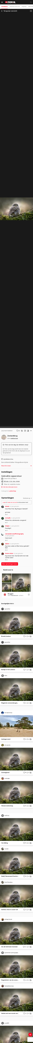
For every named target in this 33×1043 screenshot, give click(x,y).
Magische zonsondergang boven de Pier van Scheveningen (10, 703)
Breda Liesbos (6, 636)
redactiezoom (14, 595)
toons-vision (9, 553)
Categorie (8, 491)
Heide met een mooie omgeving (10, 1013)
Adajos (7, 526)
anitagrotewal (8, 919)
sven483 (7, 518)
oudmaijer (7, 778)
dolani (7, 506)
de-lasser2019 (8, 712)
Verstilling (4, 843)
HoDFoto (5, 815)
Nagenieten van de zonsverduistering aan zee (10, 980)
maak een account (12, 502)
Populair (24, 6)
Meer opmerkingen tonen (9, 564)
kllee (4, 675)
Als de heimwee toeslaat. (9, 947)
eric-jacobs (7, 745)
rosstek (6, 849)
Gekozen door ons (15, 6)
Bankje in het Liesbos (8, 669)
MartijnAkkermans (9, 986)
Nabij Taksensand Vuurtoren (10, 876)
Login (4, 502)
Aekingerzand (5, 739)
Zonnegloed (5, 772)
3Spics (7, 543)
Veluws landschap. (7, 806)
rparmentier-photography (10, 953)
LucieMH (5, 1023)
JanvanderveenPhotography (14, 534)
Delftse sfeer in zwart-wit (9, 909)
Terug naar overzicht (10, 11)
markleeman (14, 438)
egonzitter (7, 609)
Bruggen (10, 594)
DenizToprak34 (8, 882)
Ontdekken (4, 6)
